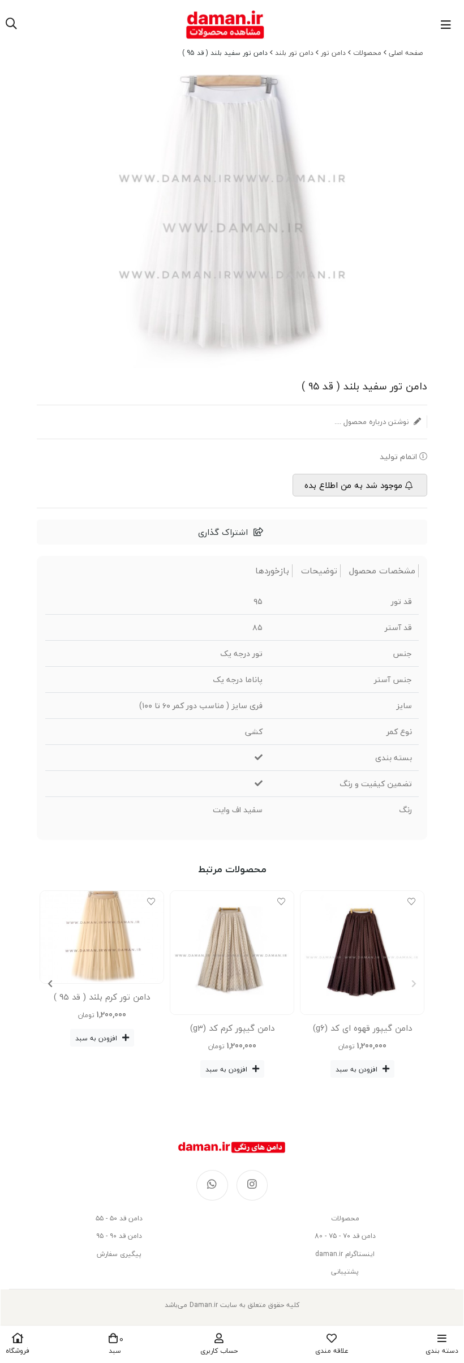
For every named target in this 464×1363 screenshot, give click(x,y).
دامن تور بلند (294, 53)
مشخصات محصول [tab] (382, 570)
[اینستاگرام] (252, 1185)
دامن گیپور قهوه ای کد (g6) (362, 1028)
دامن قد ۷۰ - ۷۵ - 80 (345, 1236)
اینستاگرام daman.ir (345, 1254)
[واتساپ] (212, 1185)
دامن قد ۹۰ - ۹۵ (119, 1236)
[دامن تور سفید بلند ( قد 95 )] (232, 1147)
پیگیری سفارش (119, 1254)
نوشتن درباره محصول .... (372, 421)
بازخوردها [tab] (272, 570)
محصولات (367, 53)
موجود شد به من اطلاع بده (353, 485)
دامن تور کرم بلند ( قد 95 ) (102, 996)
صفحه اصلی (406, 53)
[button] (50, 983)
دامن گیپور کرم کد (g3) (232, 1028)
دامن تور (333, 53)
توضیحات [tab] (319, 570)
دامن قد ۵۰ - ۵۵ (119, 1218)
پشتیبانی (345, 1272)
